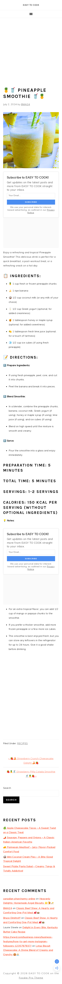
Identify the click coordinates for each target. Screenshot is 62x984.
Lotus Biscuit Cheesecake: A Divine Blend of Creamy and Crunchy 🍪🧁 (28, 950)
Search (7, 787)
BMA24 (7, 908)
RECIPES (22, 743)
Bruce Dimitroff (12, 917)
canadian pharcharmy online (19, 898)
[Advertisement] (31, 50)
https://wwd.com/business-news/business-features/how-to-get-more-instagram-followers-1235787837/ (28, 941)
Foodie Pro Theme (31, 977)
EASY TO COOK (31, 4)
